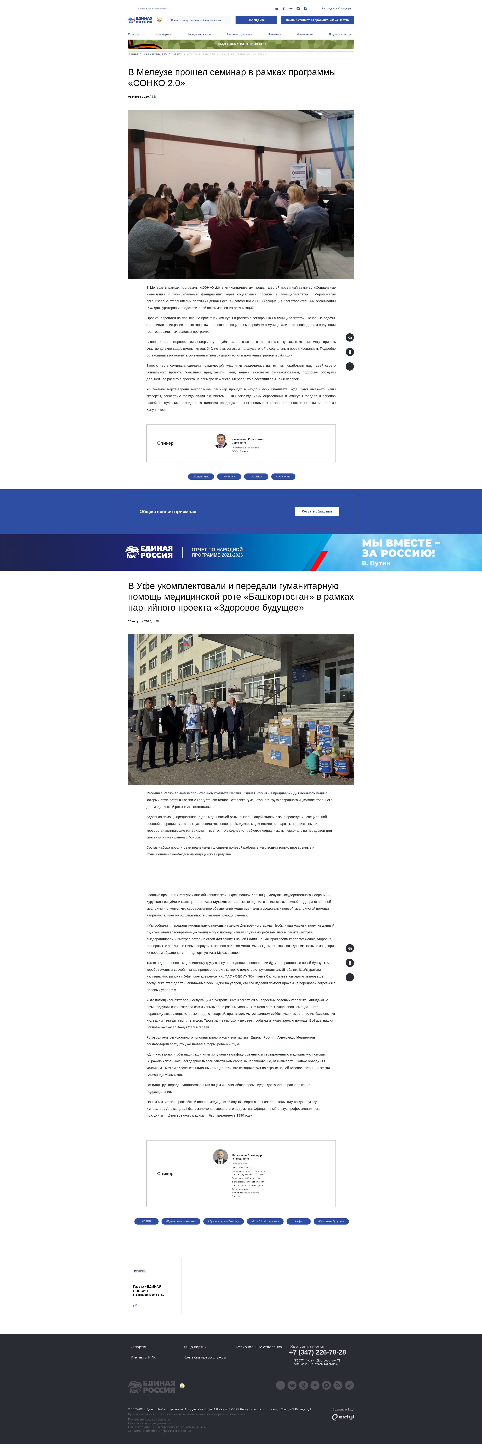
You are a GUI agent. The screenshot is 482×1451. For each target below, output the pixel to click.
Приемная (274, 34)
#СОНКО (256, 476)
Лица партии (163, 34)
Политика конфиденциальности (150, 1423)
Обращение (256, 20)
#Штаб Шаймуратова (265, 1221)
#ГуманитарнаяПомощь (223, 1221)
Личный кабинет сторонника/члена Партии (317, 20)
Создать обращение (317, 511)
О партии (134, 34)
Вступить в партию (340, 34)
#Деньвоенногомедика (181, 1221)
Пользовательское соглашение (149, 1419)
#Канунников (201, 476)
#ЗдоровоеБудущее (331, 1221)
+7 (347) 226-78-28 (317, 1352)
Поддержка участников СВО (241, 44)
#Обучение (283, 476)
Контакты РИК (143, 1357)
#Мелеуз (229, 476)
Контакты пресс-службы (205, 1357)
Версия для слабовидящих (336, 8)
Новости (177, 53)
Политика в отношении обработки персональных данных (167, 1427)
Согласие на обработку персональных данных (159, 1431)
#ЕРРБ (146, 1221)
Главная (133, 53)
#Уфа (298, 1221)
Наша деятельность (199, 34)
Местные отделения (239, 34)
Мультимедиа (305, 34)
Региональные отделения (259, 1347)
